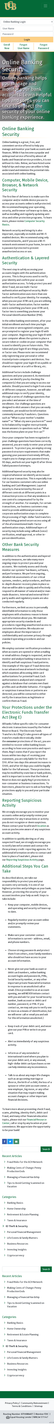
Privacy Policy (12, 1403)
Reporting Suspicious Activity (22, 859)
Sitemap (38, 1406)
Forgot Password (43, 46)
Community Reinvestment (34, 1403)
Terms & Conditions (22, 1406)
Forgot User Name (23, 46)
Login (27, 39)
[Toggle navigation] (45, 6)
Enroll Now (7, 46)
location (41, 825)
